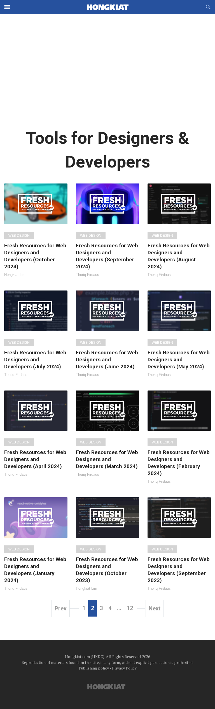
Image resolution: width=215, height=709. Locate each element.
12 (130, 608)
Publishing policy (94, 668)
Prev (61, 608)
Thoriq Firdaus (87, 275)
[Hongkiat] (107, 7)
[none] (35, 229)
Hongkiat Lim (14, 275)
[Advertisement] (107, 75)
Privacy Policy (124, 668)
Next (154, 608)
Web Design (19, 236)
